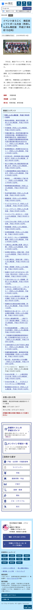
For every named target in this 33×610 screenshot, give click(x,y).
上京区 (12, 555)
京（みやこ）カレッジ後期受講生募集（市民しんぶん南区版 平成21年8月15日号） (16, 239)
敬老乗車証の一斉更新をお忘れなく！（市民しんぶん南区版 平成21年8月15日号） (16, 151)
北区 (4, 555)
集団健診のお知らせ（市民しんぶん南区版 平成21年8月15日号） (17, 388)
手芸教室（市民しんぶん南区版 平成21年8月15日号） (16, 129)
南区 (26, 559)
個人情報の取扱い (23, 568)
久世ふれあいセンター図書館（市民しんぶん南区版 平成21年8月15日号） (17, 281)
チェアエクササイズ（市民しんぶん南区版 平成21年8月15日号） (17, 204)
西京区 (12, 562)
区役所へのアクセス (10, 595)
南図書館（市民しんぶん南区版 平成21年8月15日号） (16, 228)
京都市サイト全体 (24, 11)
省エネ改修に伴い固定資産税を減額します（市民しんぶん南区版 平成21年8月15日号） (16, 166)
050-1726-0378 (12, 578)
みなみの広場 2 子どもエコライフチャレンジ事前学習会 (16, 382)
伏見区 (19, 562)
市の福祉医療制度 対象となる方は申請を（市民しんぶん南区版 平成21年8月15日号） (17, 330)
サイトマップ (21, 571)
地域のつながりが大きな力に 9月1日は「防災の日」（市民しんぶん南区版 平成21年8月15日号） (17, 274)
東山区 (5, 559)
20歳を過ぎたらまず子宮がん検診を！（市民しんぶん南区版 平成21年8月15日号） (17, 347)
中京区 (27, 555)
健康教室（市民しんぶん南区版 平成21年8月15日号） (16, 199)
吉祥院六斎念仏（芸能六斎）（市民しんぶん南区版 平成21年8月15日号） (17, 254)
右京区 (5, 562)
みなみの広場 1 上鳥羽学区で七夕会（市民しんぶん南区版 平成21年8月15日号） (16, 376)
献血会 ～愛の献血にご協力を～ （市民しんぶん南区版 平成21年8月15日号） (16, 180)
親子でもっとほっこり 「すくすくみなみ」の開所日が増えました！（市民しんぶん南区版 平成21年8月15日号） (17, 290)
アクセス (24, 4)
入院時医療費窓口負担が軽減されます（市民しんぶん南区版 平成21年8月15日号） (16, 173)
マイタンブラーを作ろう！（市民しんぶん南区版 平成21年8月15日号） (17, 216)
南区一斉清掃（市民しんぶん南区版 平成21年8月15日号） (16, 268)
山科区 (12, 559)
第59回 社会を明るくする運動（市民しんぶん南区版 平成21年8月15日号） (17, 361)
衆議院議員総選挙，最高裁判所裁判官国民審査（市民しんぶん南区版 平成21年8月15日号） (16, 354)
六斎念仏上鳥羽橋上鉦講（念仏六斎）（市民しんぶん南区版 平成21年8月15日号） (16, 247)
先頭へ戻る (27, 607)
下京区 (19, 559)
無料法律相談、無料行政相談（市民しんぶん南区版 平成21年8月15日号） (17, 122)
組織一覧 (6, 599)
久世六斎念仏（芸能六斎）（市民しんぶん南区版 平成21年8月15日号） (17, 261)
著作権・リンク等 (8, 571)
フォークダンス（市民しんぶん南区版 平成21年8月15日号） (16, 210)
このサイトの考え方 (9, 568)
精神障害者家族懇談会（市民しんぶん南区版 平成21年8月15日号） (16, 188)
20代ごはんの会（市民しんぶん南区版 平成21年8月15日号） (17, 222)
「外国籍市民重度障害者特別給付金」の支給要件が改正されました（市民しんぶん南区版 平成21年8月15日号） (17, 338)
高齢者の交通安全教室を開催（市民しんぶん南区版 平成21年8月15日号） (17, 306)
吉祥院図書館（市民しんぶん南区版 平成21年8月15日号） (16, 233)
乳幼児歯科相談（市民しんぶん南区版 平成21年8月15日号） (16, 194)
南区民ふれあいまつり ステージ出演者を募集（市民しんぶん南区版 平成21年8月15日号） (16, 313)
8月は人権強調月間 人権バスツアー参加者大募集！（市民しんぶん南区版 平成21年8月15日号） (16, 321)
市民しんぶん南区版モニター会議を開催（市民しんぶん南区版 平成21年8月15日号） (16, 298)
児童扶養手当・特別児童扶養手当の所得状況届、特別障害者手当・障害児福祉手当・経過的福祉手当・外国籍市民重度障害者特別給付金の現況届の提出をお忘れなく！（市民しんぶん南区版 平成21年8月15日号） (16, 139)
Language (19, 4)
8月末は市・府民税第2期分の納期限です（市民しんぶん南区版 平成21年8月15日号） (17, 158)
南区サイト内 (10, 11)
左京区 (19, 555)
